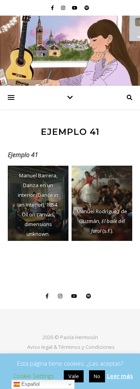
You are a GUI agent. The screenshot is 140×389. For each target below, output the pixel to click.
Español (30, 384)
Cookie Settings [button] (33, 376)
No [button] (97, 376)
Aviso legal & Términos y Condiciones (71, 346)
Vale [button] (73, 376)
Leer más (120, 376)
